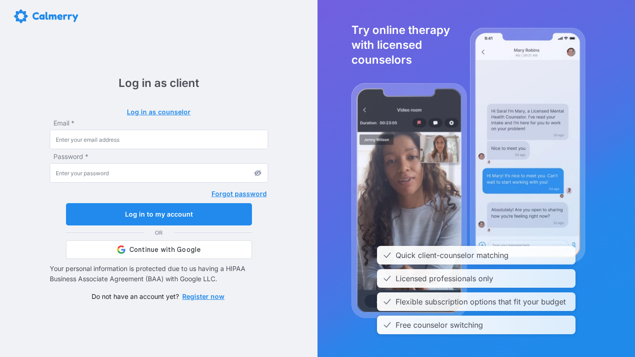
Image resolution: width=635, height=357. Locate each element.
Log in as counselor (159, 112)
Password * (70, 156)
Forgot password (239, 194)
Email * (63, 123)
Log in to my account (159, 214)
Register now (203, 296)
